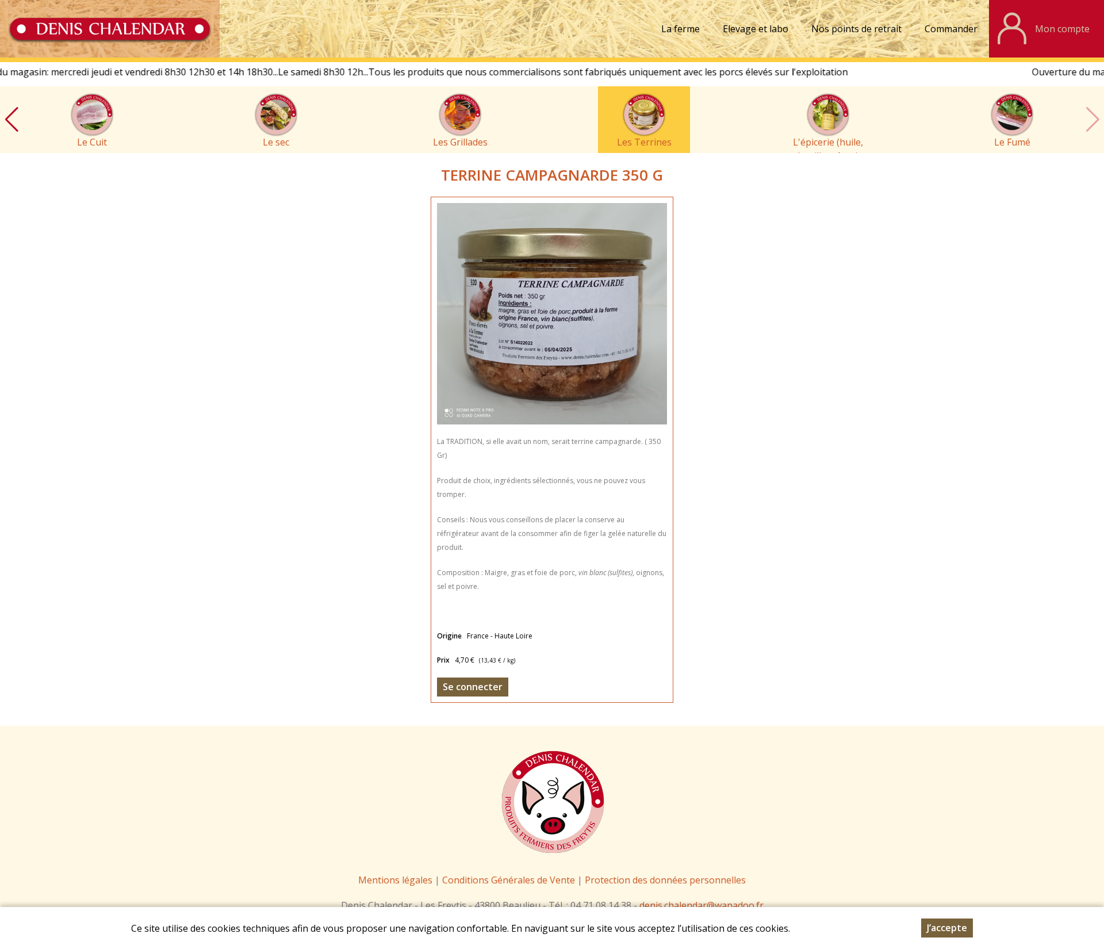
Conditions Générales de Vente (509, 880)
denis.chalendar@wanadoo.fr (701, 905)
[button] (11, 119)
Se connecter (473, 686)
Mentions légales (395, 880)
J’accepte (947, 927)
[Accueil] (110, 29)
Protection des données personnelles (665, 880)
